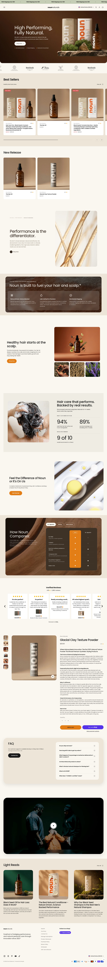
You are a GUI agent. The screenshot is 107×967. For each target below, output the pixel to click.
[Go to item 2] (5, 643)
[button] (5, 606)
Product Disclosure (46, 939)
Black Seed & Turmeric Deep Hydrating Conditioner (60, 609)
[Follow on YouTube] (16, 956)
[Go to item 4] (5, 655)
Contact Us (14, 755)
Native (60, 524)
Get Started (15, 493)
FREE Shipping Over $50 (15, 2)
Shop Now (19, 43)
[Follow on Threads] (8, 956)
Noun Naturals (9, 123)
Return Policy (44, 944)
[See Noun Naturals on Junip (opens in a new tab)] (56, 622)
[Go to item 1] (5, 637)
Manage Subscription (46, 936)
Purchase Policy (45, 941)
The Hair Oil (43, 125)
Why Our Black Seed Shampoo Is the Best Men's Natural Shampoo (87, 905)
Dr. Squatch (51, 524)
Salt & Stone (69, 524)
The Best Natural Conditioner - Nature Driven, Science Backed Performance (53, 905)
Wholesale (44, 947)
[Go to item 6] (5, 667)
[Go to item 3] (5, 649)
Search (43, 928)
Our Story (43, 931)
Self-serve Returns (46, 949)
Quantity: (62, 717)
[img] (20, 617)
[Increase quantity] (68, 720)
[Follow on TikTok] (19, 956)
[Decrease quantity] (62, 720)
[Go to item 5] (5, 661)
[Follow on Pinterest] (12, 956)
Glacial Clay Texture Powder (48, 194)
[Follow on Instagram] (4, 956)
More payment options (93, 731)
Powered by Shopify (19, 961)
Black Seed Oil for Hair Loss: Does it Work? (16, 903)
